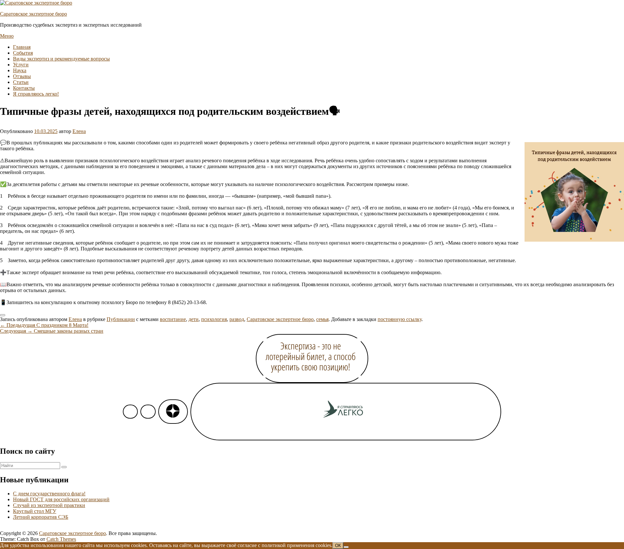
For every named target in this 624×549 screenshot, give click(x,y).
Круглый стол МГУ (34, 511)
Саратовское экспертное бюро (33, 14)
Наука (19, 70)
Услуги (21, 64)
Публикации (121, 319)
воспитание (173, 319)
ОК (338, 545)
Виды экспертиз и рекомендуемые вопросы (61, 58)
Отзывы (22, 76)
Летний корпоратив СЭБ (40, 517)
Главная (22, 47)
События (23, 53)
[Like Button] (2, 315)
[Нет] (346, 547)
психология (214, 319)
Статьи (21, 82)
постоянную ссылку (400, 319)
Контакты (24, 88)
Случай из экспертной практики (49, 505)
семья (322, 319)
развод (236, 319)
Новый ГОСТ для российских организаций (61, 499)
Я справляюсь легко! (36, 94)
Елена (79, 131)
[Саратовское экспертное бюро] (36, 3)
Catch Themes (61, 539)
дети (193, 319)
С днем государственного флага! (49, 493)
